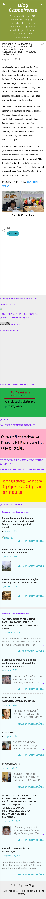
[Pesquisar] (42, 5)
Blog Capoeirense (23, 7)
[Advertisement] (23, 267)
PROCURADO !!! (11, 764)
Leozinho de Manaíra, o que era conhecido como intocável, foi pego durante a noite (19, 663)
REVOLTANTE (9, 732)
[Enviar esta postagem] (8, 228)
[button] (42, 44)
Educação (13, 233)
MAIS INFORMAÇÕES (31, 541)
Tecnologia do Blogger (25, 885)
